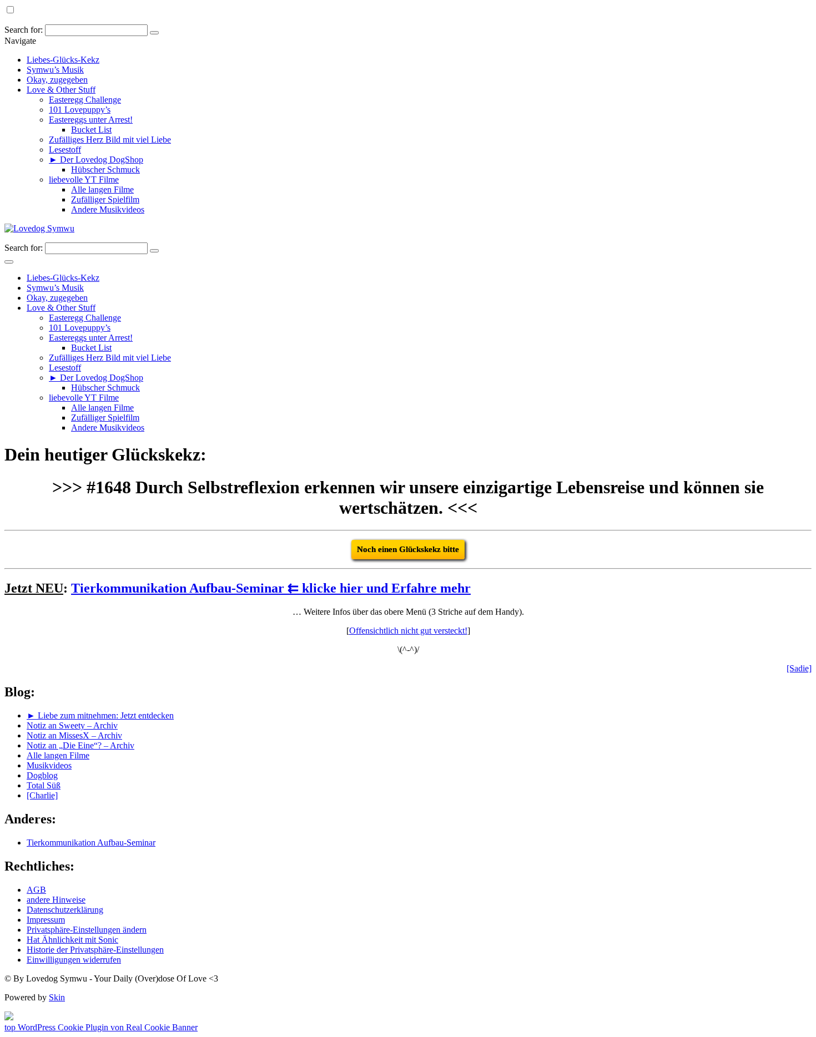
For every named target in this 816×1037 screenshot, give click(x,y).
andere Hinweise (56, 899)
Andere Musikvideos (107, 209)
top (11, 1027)
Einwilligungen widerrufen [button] (74, 959)
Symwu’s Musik (55, 69)
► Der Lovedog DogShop (96, 159)
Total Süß (44, 785)
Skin (57, 997)
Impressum (46, 919)
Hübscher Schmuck (105, 169)
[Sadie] (799, 668)
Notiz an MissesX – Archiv (74, 735)
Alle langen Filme (102, 189)
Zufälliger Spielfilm (105, 199)
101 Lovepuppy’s (79, 109)
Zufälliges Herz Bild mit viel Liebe (110, 139)
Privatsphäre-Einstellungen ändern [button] (87, 929)
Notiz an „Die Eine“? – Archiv (80, 745)
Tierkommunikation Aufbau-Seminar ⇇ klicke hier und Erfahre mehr (271, 588)
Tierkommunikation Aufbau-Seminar (91, 842)
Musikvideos (49, 765)
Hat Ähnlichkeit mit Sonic (72, 939)
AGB (36, 889)
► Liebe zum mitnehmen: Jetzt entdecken (100, 715)
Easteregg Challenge (85, 99)
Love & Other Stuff (61, 89)
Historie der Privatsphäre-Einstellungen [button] (95, 949)
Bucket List (91, 129)
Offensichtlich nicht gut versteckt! (408, 630)
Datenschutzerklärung (65, 909)
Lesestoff (65, 149)
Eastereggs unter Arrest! (91, 119)
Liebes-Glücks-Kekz (63, 59)
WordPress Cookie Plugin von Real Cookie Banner (108, 1027)
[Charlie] (42, 795)
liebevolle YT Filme (84, 179)
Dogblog (42, 775)
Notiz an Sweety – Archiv (72, 725)
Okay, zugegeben (57, 79)
